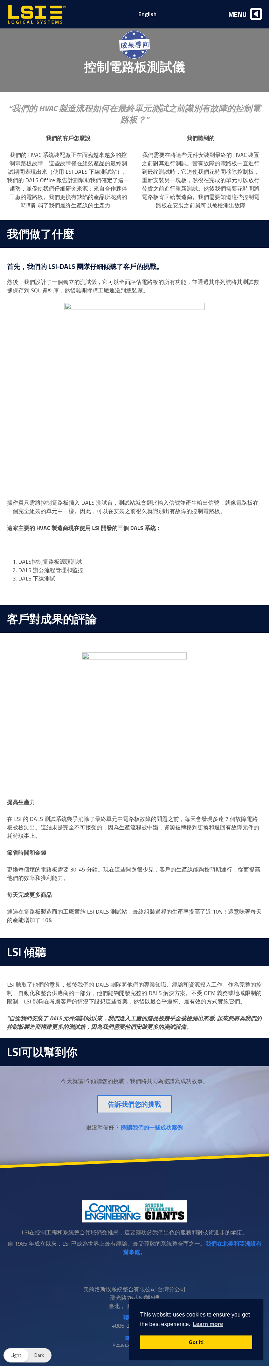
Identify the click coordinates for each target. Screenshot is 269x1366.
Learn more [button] (208, 1324)
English (147, 14)
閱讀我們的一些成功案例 (152, 1127)
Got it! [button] (196, 1342)
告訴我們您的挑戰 (134, 1104)
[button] (27, 1355)
